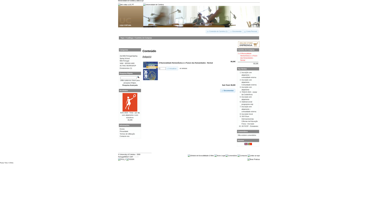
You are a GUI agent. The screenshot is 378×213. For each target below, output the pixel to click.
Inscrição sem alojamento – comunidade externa (249, 109)
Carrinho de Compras (143, 38)
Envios (122, 129)
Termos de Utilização (127, 134)
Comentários (243, 131)
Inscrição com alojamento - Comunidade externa (249, 82)
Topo (122, 38)
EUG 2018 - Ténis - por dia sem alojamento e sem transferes (130, 115)
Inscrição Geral (247, 114)
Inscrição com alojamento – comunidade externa (249, 75)
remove (184, 68)
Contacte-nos (124, 136)
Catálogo (129, 38)
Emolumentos (124, 68)
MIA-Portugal (124, 61)
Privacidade (124, 131)
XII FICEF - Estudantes (250, 126)
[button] (217, 31)
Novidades (124, 90)
